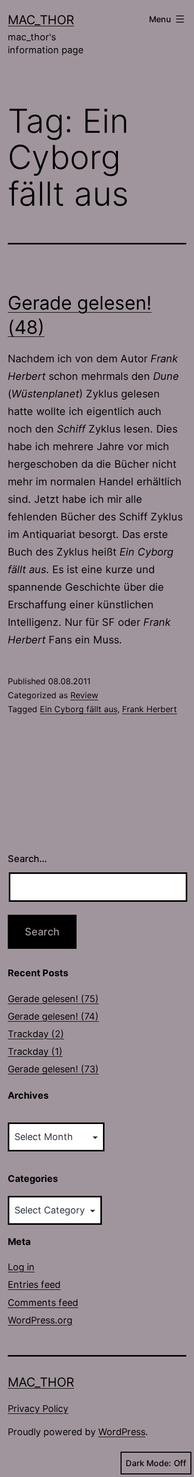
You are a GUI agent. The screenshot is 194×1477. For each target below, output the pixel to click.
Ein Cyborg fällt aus (78, 709)
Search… (27, 858)
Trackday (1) (35, 1051)
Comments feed (43, 1302)
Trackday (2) (36, 1033)
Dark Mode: (148, 1463)
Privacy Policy (38, 1408)
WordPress (121, 1431)
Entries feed (34, 1284)
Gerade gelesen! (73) (53, 1069)
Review (84, 695)
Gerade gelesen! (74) (53, 1016)
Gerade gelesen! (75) (53, 998)
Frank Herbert (149, 709)
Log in (21, 1266)
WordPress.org (40, 1320)
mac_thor (41, 19)
